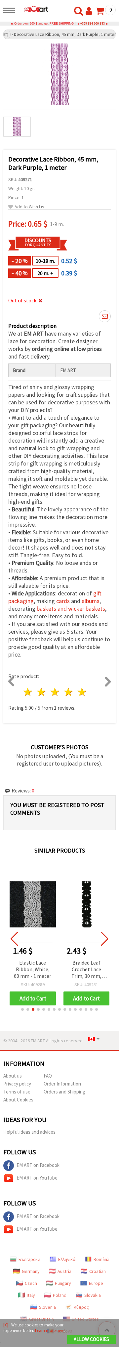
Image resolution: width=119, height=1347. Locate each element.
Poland (59, 1295)
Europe (96, 1283)
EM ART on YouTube (37, 1178)
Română (101, 1259)
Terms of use (16, 1091)
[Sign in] (90, 11)
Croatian (97, 1271)
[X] (5, 1325)
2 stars (42, 692)
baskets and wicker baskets (71, 608)
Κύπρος (81, 1307)
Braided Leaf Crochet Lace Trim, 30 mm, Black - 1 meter (86, 969)
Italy (31, 1295)
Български (29, 1259)
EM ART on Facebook (38, 1165)
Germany (31, 1271)
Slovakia (92, 1295)
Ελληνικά (67, 1259)
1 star (28, 692)
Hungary (63, 1283)
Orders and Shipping (64, 1091)
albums (90, 601)
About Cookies (18, 1099)
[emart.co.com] (33, 9)
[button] (22, 1009)
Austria (64, 1271)
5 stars (82, 692)
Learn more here (49, 1330)
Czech (31, 1283)
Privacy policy (17, 1084)
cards (63, 601)
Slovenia (47, 1307)
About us (12, 1076)
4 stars (68, 692)
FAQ (48, 1076)
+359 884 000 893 (92, 23)
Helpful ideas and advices (29, 1132)
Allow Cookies (91, 1339)
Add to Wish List (30, 206)
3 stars (55, 692)
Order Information (62, 1084)
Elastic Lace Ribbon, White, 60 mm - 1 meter (32, 969)
